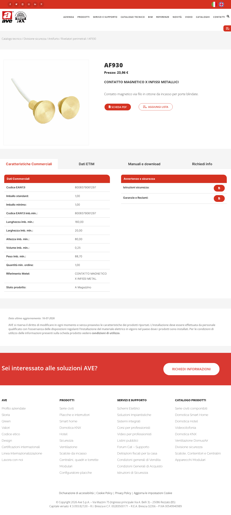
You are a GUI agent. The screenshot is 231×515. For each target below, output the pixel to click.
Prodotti (83, 16)
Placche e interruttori (75, 415)
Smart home (68, 421)
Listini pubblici (127, 440)
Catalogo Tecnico (133, 16)
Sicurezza (66, 440)
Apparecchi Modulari (190, 460)
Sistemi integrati (128, 421)
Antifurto (53, 39)
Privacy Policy (123, 493)
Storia (6, 415)
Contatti (219, 16)
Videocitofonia (185, 427)
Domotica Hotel (186, 421)
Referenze (162, 16)
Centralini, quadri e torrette (79, 460)
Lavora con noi (12, 460)
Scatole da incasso (73, 453)
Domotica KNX (70, 427)
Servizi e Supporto (105, 16)
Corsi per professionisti (133, 427)
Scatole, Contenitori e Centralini (198, 453)
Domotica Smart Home (191, 415)
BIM (150, 16)
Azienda (68, 16)
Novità (177, 16)
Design (7, 440)
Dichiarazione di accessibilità (76, 493)
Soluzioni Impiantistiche (134, 415)
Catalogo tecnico (11, 39)
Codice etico (11, 434)
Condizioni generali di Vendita (138, 460)
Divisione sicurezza (35, 39)
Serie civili (67, 408)
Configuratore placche (76, 472)
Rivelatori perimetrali (73, 39)
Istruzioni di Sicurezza (132, 472)
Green (6, 421)
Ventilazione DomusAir (191, 440)
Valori (6, 427)
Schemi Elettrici (128, 408)
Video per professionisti (134, 434)
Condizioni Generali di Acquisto (140, 466)
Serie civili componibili (191, 408)
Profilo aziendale (14, 408)
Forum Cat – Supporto (133, 447)
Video (189, 16)
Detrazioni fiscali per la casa (137, 453)
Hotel (63, 434)
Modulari (66, 466)
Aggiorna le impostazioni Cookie (153, 493)
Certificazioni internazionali (21, 447)
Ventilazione (68, 447)
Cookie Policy (104, 493)
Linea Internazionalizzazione (22, 453)
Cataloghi (203, 16)
